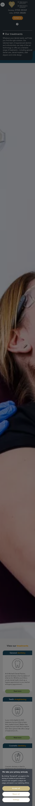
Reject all (16, 794)
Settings (16, 800)
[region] (16, 787)
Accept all (16, 788)
